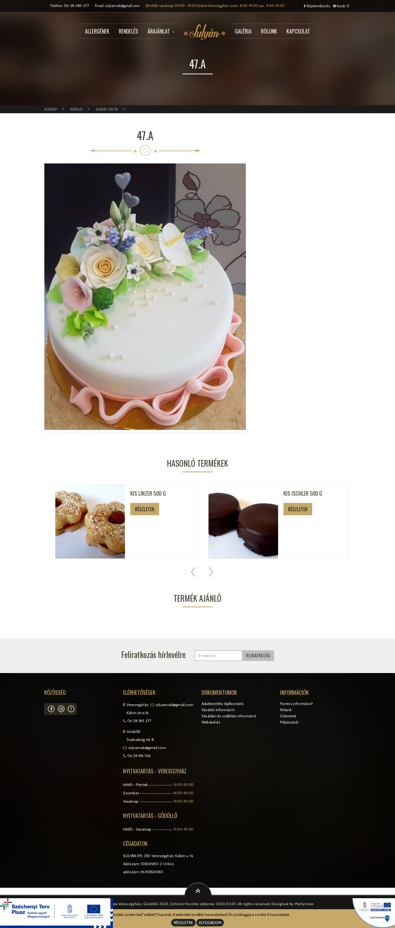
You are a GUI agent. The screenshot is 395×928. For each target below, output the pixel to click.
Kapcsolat (298, 31)
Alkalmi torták (107, 109)
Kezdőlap (50, 109)
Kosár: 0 (342, 6)
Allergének (97, 31)
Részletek (145, 509)
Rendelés (128, 31)
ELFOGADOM (210, 922)
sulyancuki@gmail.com (122, 5)
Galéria (243, 31)
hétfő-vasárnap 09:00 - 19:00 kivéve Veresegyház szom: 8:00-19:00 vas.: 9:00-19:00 (217, 5)
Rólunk (269, 31)
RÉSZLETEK (183, 922)
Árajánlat (159, 31)
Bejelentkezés (318, 6)
